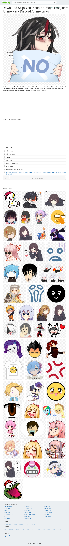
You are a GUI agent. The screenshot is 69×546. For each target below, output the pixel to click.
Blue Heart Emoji (48, 514)
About (15, 524)
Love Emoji (7, 512)
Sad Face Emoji (8, 506)
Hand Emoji (7, 518)
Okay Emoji (27, 516)
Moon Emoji (7, 510)
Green (22, 529)
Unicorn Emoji (47, 510)
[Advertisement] (34, 104)
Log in (38, 7)
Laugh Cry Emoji (48, 512)
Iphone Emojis (27, 518)
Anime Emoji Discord (30, 172)
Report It (5, 119)
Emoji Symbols (47, 516)
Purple (38, 529)
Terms (27, 524)
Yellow (17, 529)
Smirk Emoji (47, 506)
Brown (6, 531)
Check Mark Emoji (8, 514)
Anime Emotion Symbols (44, 172)
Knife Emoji (27, 510)
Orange (11, 529)
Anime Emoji (10, 172)
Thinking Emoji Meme (29, 514)
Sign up (44, 7)
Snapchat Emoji (28, 508)
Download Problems (15, 119)
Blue (33, 529)
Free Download (38, 178)
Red (5, 529)
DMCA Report (7, 524)
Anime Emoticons (19, 172)
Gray (54, 529)
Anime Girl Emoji (56, 172)
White (48, 529)
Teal (28, 529)
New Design (64, 7)
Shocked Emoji (47, 508)
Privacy (33, 524)
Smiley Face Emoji (28, 506)
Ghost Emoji (7, 508)
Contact (21, 524)
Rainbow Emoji (28, 512)
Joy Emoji (6, 516)
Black (59, 529)
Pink (44, 529)
